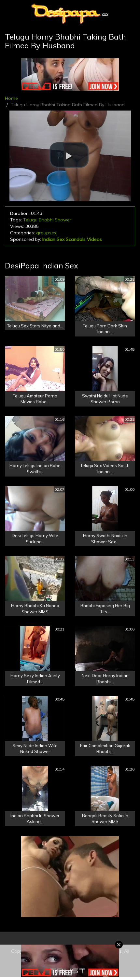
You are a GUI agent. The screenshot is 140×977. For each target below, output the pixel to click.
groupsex (46, 233)
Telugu (30, 220)
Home (11, 98)
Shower (63, 220)
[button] (69, 155)
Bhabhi (46, 220)
